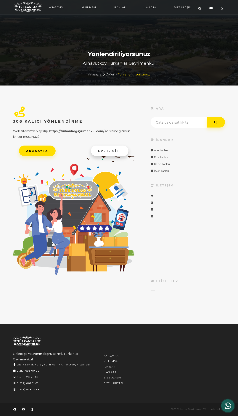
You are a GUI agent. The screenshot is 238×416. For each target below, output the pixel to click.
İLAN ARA (150, 7)
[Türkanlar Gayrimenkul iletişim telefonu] (152, 202)
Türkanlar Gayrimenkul (28, 7)
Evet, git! (109, 151)
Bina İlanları (161, 157)
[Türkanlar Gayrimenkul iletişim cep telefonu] (152, 209)
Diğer (110, 74)
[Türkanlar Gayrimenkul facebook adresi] (200, 8)
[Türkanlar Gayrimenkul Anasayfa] (27, 341)
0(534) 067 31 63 (27, 383)
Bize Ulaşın (112, 377)
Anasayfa (94, 74)
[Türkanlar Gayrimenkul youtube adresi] (211, 8)
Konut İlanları (162, 164)
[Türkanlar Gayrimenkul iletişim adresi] (152, 195)
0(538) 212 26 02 (27, 376)
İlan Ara (110, 372)
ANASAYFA (56, 7)
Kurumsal (111, 361)
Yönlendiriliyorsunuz (134, 74)
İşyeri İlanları (161, 171)
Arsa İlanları (161, 150)
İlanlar (109, 366)
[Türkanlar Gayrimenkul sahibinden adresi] (222, 8)
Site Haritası (113, 383)
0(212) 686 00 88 (27, 370)
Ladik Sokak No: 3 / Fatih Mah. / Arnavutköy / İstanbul (53, 364)
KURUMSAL (89, 7)
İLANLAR (120, 7)
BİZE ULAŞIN (182, 7)
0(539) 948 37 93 (27, 389)
